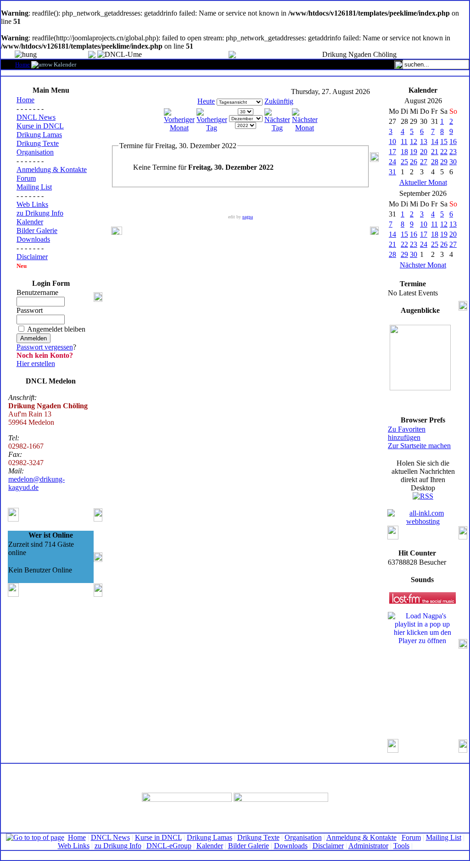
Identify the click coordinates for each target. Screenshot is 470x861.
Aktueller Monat (423, 182)
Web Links (32, 204)
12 (413, 141)
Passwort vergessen (45, 347)
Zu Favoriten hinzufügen (406, 433)
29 (444, 162)
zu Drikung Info (40, 213)
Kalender (30, 222)
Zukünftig (278, 101)
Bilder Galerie (37, 230)
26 (413, 162)
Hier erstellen (36, 363)
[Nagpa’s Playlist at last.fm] (422, 598)
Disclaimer (32, 257)
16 (453, 141)
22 (444, 152)
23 (453, 152)
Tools (401, 846)
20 (423, 152)
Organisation (35, 152)
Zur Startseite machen (419, 446)
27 (423, 162)
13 (423, 141)
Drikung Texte (38, 143)
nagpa (247, 217)
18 (404, 152)
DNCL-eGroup (168, 846)
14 (434, 141)
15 (444, 141)
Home (22, 64)
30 (453, 162)
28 (434, 162)
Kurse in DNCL (40, 126)
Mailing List (34, 187)
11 (404, 141)
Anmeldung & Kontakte (52, 169)
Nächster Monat (423, 265)
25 (404, 162)
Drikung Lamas (39, 135)
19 (413, 152)
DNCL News (36, 117)
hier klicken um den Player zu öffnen (422, 636)
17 (392, 152)
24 (392, 162)
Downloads (33, 239)
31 (392, 172)
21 (434, 152)
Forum (26, 178)
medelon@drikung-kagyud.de (36, 483)
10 (392, 141)
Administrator (368, 846)
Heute (206, 101)
